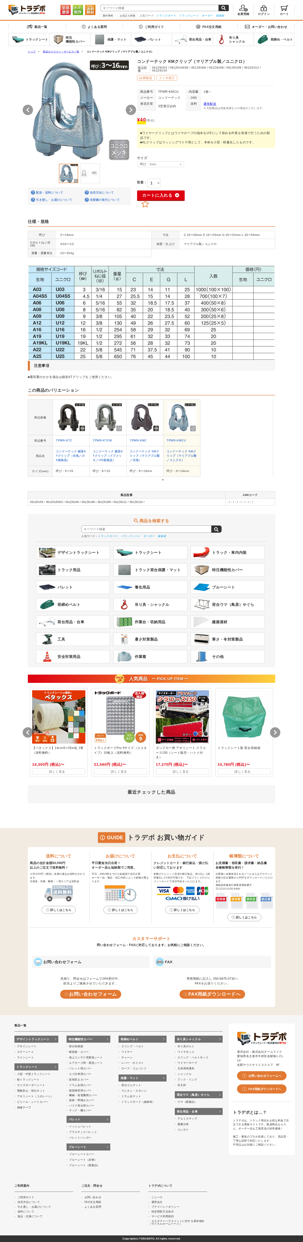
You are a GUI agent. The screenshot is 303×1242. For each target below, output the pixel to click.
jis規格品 (145, 78)
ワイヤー (127, 1051)
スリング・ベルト (132, 1046)
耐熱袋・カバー (79, 1051)
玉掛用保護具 (185, 1068)
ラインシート (25, 1057)
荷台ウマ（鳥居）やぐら (193, 1094)
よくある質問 (97, 27)
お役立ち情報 (127, 15)
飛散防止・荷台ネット (31, 1090)
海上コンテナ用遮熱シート (86, 1057)
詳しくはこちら (60, 910)
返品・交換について (30, 1216)
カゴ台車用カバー (80, 1074)
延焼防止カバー (79, 1079)
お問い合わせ (269, 27)
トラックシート (189, 15)
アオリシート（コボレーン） (35, 1096)
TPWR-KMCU (176, 440)
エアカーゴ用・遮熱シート (86, 1062)
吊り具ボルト (185, 1046)
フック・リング (187, 1079)
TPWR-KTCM (102, 440)
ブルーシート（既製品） (84, 1165)
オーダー (207, 15)
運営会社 (157, 1202)
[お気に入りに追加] (145, 204)
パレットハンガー (80, 1137)
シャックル (184, 1074)
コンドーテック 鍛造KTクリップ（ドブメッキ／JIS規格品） (108, 456)
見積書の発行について (105, 199)
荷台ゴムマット (131, 1085)
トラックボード (166, 15)
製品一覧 (40, 27)
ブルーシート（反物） (83, 1159)
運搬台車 (183, 1124)
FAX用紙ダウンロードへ (214, 994)
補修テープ (24, 1107)
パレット (75, 1119)
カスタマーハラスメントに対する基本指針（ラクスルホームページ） (176, 1222)
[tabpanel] (71, 438)
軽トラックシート (28, 1079)
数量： (142, 182)
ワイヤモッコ (185, 1051)
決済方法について (102, 192)
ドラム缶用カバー (80, 1085)
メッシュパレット (80, 1126)
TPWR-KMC (138, 440)
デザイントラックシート (33, 1039)
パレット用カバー (80, 1068)
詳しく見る (57, 771)
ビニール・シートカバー (32, 1101)
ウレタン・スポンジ (134, 1090)
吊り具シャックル (189, 1039)
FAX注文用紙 (212, 27)
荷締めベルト (130, 1039)
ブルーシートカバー (81, 1154)
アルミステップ (187, 1118)
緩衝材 (220, 15)
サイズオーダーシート (31, 1085)
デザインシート (27, 1046)
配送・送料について (49, 192)
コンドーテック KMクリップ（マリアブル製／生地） (145, 456)
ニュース (157, 1197)
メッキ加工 (167, 78)
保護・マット (130, 1078)
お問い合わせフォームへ (265, 1075)
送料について (26, 1211)
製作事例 (108, 15)
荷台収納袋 (76, 1046)
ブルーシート (78, 1147)
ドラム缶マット (131, 1096)
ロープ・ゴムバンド (134, 1068)
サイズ (142, 158)
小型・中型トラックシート (34, 1074)
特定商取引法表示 (163, 1211)
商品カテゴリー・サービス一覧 (61, 51)
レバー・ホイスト (132, 1062)
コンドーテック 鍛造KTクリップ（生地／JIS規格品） (71, 456)
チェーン (127, 1057)
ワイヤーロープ (187, 1062)
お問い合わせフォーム (93, 994)
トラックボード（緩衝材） (138, 1101)
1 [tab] (163, 480)
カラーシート (25, 1051)
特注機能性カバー (81, 1039)
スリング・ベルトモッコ (192, 1057)
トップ (32, 51)
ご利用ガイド (154, 27)
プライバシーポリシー (166, 1206)
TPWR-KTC (64, 440)
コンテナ (183, 1129)
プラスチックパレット (83, 1132)
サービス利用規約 (163, 1216)
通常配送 (209, 104)
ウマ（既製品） (187, 1101)
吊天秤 (181, 1085)
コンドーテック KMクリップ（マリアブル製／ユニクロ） (120, 51)
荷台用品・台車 (187, 1111)
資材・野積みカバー (81, 1100)
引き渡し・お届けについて (54, 199)
